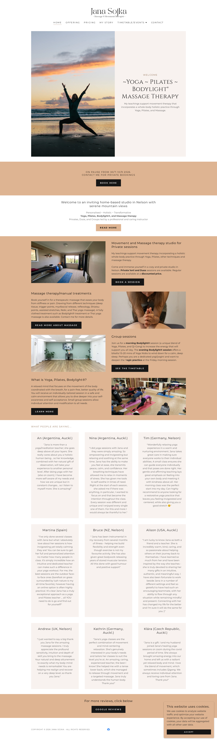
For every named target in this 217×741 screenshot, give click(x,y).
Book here (108, 183)
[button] (132, 22)
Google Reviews (108, 709)
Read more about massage (56, 325)
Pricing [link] (90, 22)
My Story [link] (106, 22)
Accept (189, 732)
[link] (108, 12)
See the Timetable (130, 368)
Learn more (44, 411)
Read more (108, 228)
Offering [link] (73, 22)
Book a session (128, 282)
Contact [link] (157, 22)
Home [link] (57, 22)
